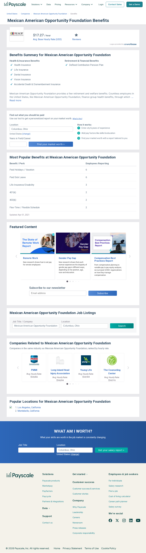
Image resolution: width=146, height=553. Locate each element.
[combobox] (41, 129)
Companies (25, 14)
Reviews (76, 39)
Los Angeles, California (29, 407)
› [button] (130, 256)
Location (65, 321)
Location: (14, 124)
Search (122, 325)
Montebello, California (28, 411)
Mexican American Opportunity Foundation (50, 14)
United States (12, 14)
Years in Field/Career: (20, 138)
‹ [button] (16, 256)
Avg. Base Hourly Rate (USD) (47, 39)
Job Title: (23, 445)
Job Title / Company (22, 321)
